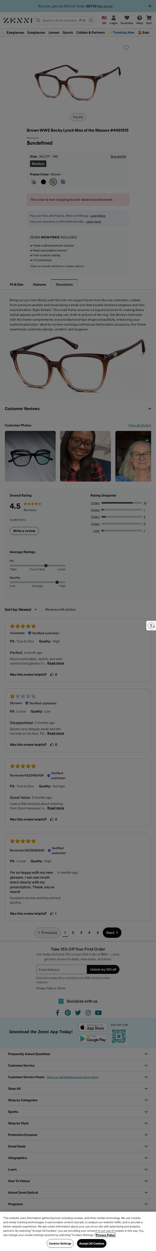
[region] (78, 1231)
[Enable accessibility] (151, 625)
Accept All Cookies (91, 1243)
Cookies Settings (60, 1243)
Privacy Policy (105, 1235)
